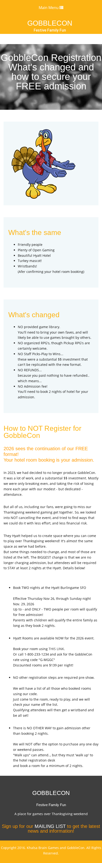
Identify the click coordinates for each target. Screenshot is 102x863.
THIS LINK (56, 649)
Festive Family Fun (50, 30)
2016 (21, 847)
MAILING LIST (50, 826)
